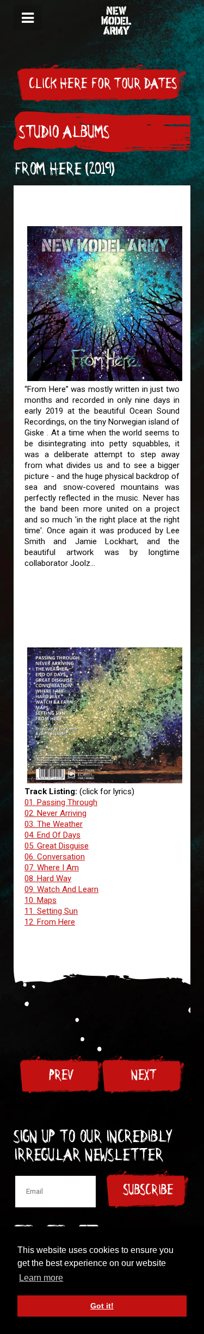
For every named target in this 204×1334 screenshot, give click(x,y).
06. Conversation (54, 857)
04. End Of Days (52, 835)
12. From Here (49, 922)
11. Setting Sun (51, 911)
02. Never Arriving (55, 813)
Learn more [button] (41, 1277)
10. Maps (40, 900)
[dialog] (28, 17)
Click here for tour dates (102, 84)
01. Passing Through (60, 802)
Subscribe (148, 1190)
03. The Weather (53, 824)
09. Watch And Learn (61, 889)
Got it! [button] (102, 1305)
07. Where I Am (51, 867)
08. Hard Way (47, 878)
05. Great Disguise (56, 846)
